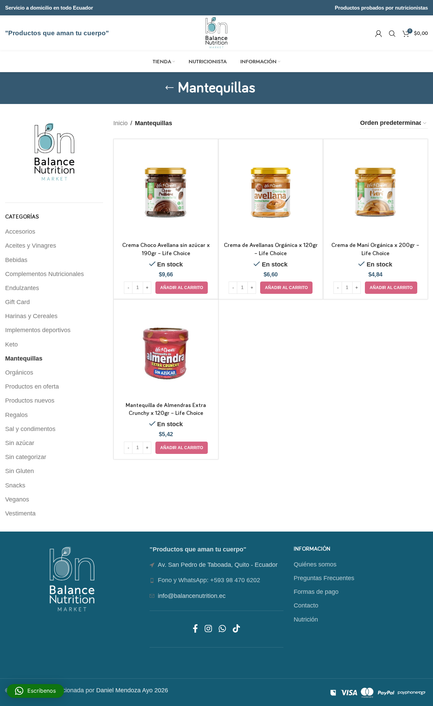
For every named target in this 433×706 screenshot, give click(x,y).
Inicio (120, 123)
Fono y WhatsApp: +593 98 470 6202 (209, 580)
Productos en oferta (32, 386)
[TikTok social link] (236, 629)
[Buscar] (392, 33)
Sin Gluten (19, 471)
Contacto (306, 605)
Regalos (16, 414)
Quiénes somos (315, 564)
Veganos (17, 499)
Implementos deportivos (38, 330)
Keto (11, 344)
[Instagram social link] (208, 629)
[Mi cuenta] (378, 33)
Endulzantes (22, 288)
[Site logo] (216, 32)
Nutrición (306, 619)
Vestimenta (20, 513)
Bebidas (16, 260)
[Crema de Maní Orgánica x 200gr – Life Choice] (375, 191)
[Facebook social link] (195, 629)
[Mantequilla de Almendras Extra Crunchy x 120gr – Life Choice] (166, 351)
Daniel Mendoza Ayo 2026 (132, 690)
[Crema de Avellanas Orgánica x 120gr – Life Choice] (271, 191)
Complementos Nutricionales (44, 274)
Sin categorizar (25, 457)
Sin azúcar (19, 443)
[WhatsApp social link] (222, 629)
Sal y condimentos (30, 429)
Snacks (15, 485)
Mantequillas (23, 358)
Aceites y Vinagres (30, 245)
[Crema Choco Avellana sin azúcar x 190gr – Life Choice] (166, 191)
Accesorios (20, 231)
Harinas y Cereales (31, 316)
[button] (181, 288)
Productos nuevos (29, 400)
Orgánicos (19, 372)
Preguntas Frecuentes (324, 578)
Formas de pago (316, 591)
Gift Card (17, 302)
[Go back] (169, 88)
